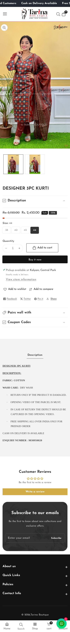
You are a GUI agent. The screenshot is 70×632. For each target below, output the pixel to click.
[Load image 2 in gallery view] (35, 164)
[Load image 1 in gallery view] (13, 164)
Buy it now (35, 259)
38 (7, 231)
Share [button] (53, 299)
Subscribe (56, 538)
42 (26, 231)
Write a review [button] (35, 491)
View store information (21, 279)
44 (35, 231)
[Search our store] (59, 14)
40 (16, 231)
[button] (35, 312)
